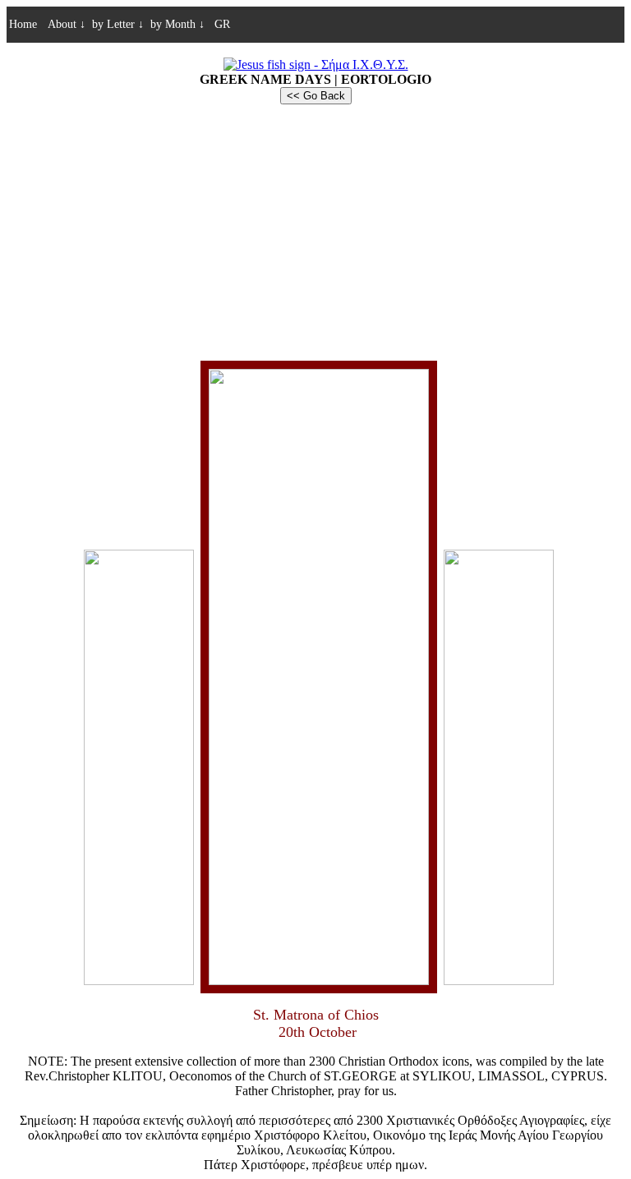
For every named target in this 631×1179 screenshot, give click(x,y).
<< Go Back (316, 96)
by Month (177, 24)
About (66, 24)
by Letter (118, 24)
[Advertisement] (315, 232)
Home (23, 24)
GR (220, 24)
